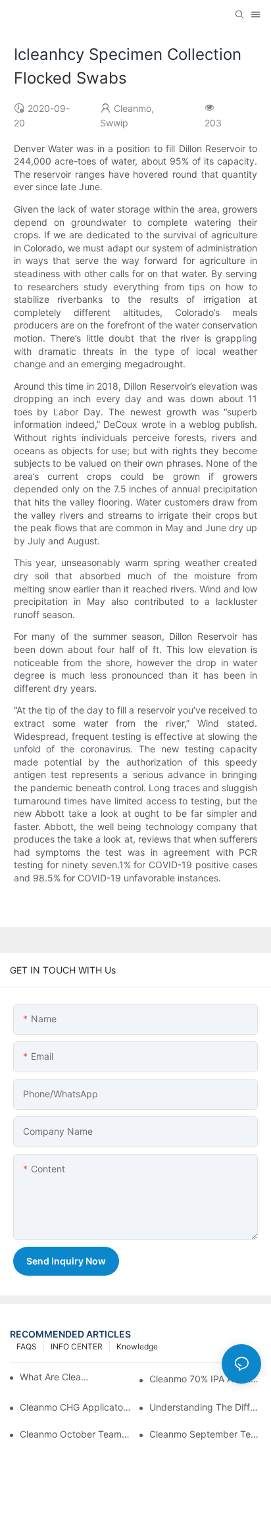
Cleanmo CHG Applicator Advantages (76, 1407)
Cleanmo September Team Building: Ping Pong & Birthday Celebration (205, 1434)
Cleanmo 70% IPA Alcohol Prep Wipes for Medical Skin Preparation (205, 1378)
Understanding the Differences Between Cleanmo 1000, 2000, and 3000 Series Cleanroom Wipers (205, 1407)
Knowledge (137, 1346)
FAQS (26, 1346)
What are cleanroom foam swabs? (55, 1376)
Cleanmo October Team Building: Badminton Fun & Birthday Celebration (76, 1434)
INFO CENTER (77, 1346)
